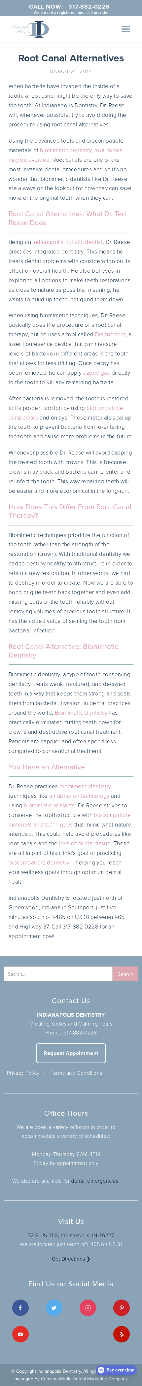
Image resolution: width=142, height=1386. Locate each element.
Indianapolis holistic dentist (67, 242)
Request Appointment (71, 1053)
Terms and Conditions (76, 1072)
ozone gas (96, 372)
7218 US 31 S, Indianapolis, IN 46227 (71, 1235)
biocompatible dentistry (39, 862)
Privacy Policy (23, 1072)
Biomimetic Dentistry (81, 712)
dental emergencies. (95, 1180)
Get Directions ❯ (71, 1258)
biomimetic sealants (49, 805)
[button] (125, 29)
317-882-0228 (80, 1032)
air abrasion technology (79, 795)
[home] (28, 29)
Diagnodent (110, 334)
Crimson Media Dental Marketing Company (84, 1378)
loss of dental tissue (85, 843)
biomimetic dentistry (65, 150)
